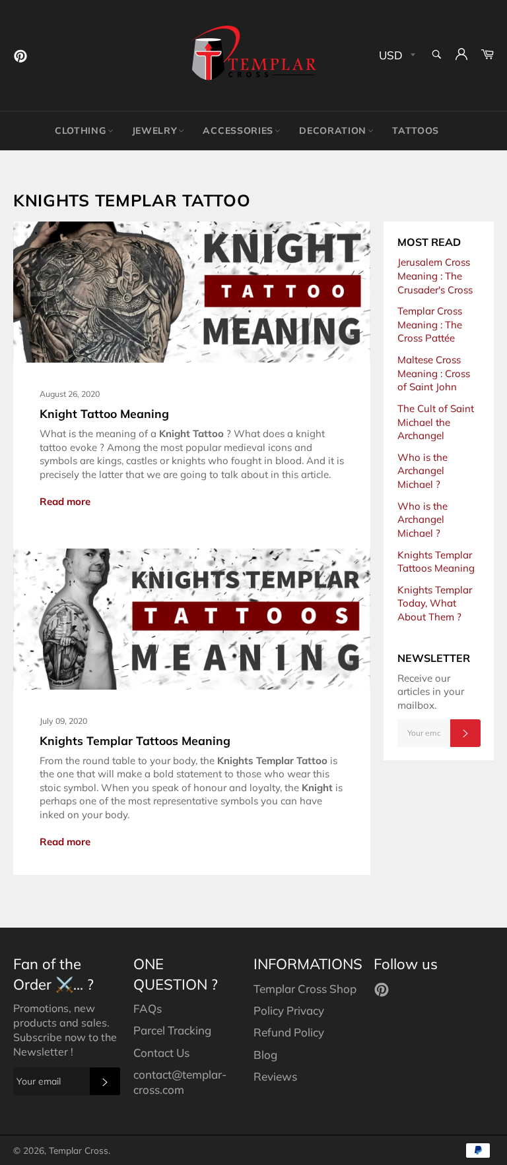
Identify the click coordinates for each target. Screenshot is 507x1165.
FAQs (147, 1008)
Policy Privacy (289, 1010)
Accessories (238, 130)
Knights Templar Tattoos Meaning (135, 740)
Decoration (332, 130)
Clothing (80, 130)
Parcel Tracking (172, 1030)
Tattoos (415, 130)
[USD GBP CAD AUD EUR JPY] (395, 56)
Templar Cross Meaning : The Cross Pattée (429, 324)
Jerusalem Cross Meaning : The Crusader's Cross (435, 275)
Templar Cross (78, 1150)
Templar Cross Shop (305, 989)
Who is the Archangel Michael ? (422, 471)
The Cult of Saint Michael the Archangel (435, 422)
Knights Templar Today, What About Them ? (434, 603)
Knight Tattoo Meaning (104, 413)
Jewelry (155, 130)
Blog (265, 1054)
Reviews (275, 1076)
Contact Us (161, 1053)
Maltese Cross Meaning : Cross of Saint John (433, 373)
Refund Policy (289, 1032)
